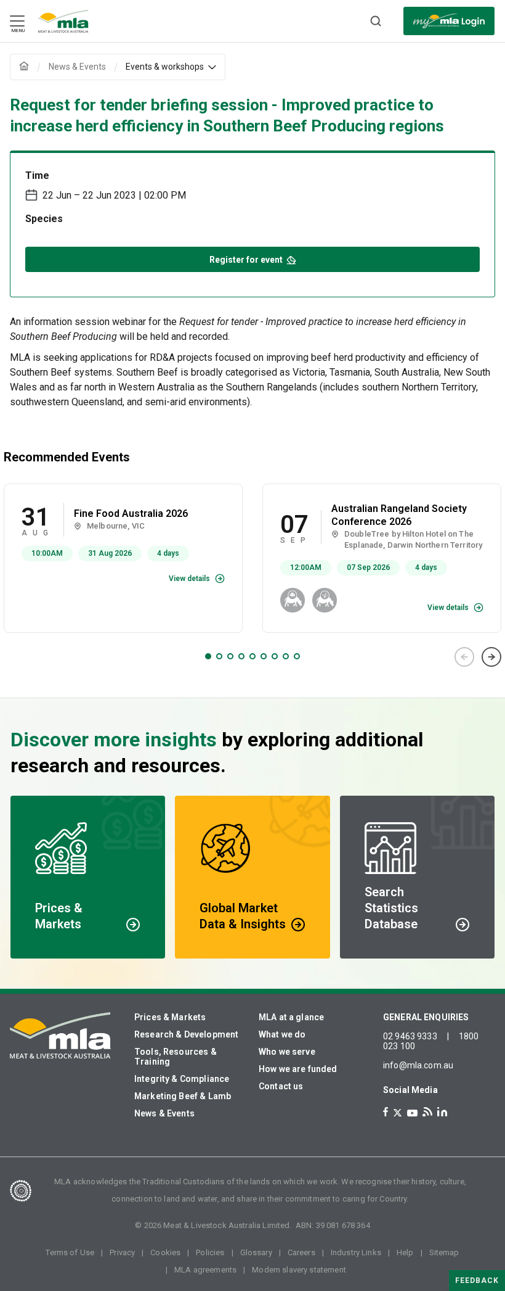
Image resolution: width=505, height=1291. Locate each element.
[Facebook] (385, 1111)
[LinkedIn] (442, 1111)
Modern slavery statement (299, 1269)
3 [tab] (230, 656)
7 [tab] (275, 656)
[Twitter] (397, 1112)
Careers (301, 1252)
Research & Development (186, 1034)
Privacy (122, 1252)
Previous (464, 657)
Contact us (281, 1086)
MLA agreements (205, 1269)
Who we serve (287, 1052)
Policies (210, 1252)
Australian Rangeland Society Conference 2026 (399, 515)
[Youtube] (412, 1113)
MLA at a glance (291, 1017)
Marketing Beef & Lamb (182, 1096)
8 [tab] (286, 656)
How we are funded (298, 1069)
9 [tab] (297, 656)
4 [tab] (241, 656)
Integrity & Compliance (181, 1079)
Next (491, 657)
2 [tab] (219, 656)
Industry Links (356, 1252)
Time (37, 175)
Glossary (256, 1252)
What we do (282, 1034)
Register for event (246, 260)
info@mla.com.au (418, 1065)
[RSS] (427, 1111)
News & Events (164, 1113)
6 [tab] (264, 656)
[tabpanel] (123, 558)
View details (189, 578)
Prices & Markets (170, 1017)
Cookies (165, 1252)
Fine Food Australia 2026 (131, 513)
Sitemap (444, 1252)
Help (405, 1252)
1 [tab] (208, 656)
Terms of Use (70, 1252)
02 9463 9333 (410, 1036)
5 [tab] (252, 656)
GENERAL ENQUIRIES (426, 1017)
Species (44, 219)
